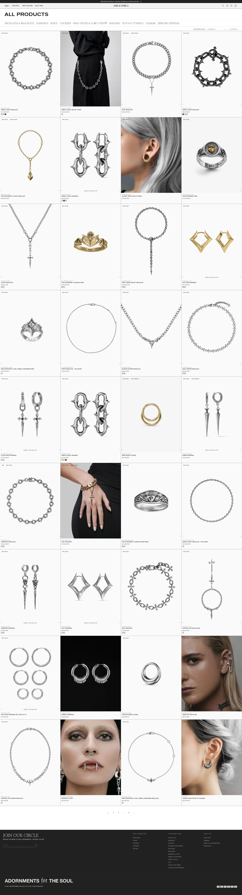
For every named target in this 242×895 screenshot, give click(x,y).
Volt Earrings (66, 628)
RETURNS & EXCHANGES (175, 846)
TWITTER (135, 848)
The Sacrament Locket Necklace (13, 196)
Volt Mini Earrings (189, 282)
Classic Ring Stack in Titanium (193, 798)
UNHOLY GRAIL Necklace (9, 110)
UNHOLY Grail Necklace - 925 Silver (195, 542)
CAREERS (206, 840)
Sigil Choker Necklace (190, 369)
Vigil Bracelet (66, 542)
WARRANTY (171, 840)
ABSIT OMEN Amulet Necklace (132, 282)
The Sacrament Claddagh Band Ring (135, 542)
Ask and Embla (14, 886)
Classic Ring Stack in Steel (132, 196)
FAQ (169, 862)
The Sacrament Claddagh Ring (72, 282)
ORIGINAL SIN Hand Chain (191, 628)
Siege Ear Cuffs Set (189, 714)
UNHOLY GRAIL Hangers (69, 455)
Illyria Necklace (7, 282)
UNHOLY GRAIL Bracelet (190, 110)
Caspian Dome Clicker (130, 714)
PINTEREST (136, 843)
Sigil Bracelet (127, 628)
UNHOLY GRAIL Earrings (69, 196)
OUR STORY (207, 837)
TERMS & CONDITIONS (174, 856)
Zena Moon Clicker (129, 455)
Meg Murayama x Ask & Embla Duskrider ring (17, 369)
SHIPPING (171, 843)
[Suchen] (223, 6)
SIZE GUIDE (171, 848)
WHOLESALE (207, 846)
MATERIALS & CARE (174, 854)
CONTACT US (172, 837)
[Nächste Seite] (134, 813)
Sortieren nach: (199, 29)
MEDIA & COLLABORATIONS (212, 843)
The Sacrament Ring (189, 196)
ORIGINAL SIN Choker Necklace (12, 798)
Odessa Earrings (67, 714)
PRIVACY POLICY (173, 859)
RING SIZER (171, 851)
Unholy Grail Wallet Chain (71, 110)
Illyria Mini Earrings (8, 455)
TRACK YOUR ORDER (174, 865)
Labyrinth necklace (8, 542)
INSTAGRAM (136, 837)
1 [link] (108, 812)
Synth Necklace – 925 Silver (71, 369)
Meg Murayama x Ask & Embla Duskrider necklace (140, 798)
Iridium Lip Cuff (67, 798)
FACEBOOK (136, 846)
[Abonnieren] (35, 845)
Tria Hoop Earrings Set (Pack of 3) (13, 714)
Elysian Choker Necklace (131, 369)
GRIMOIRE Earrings (8, 628)
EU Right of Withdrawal (176, 867)
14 (128, 812)
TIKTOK (135, 840)
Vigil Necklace (127, 110)
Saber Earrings (188, 455)
